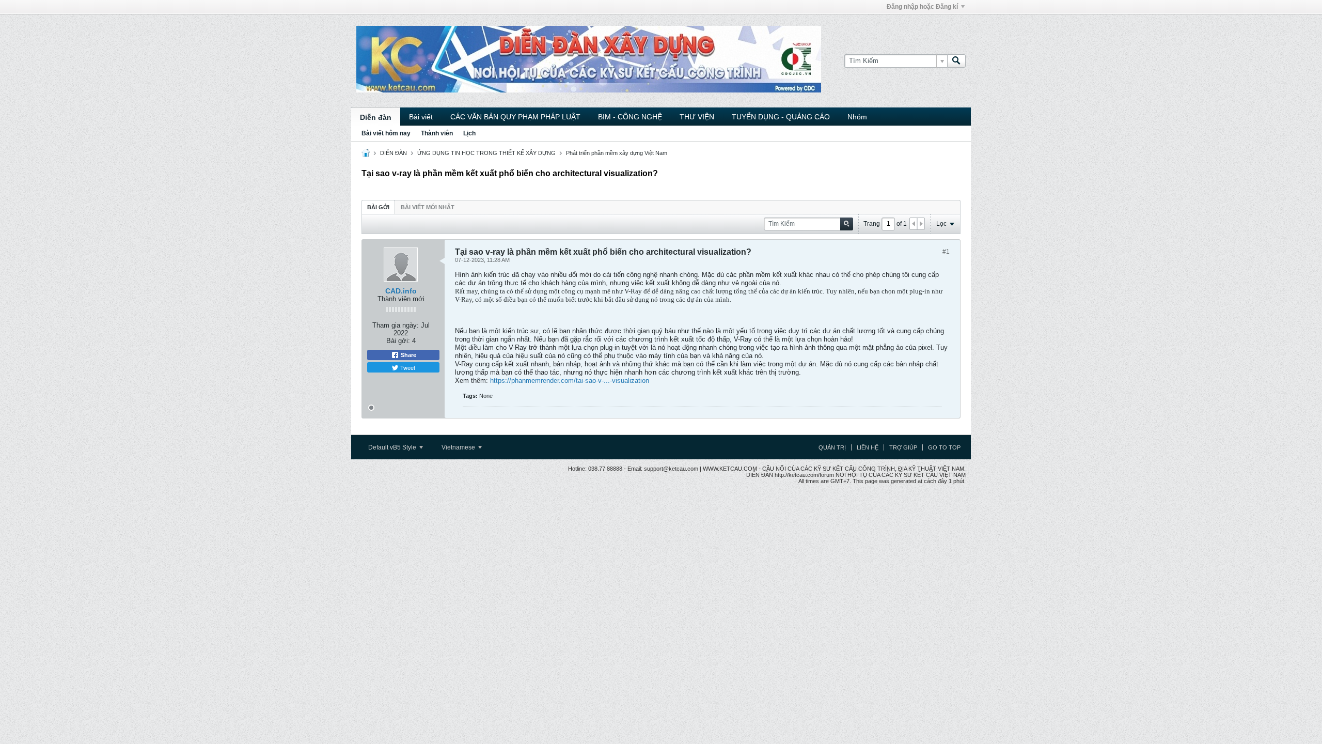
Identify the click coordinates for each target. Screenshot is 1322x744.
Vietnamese (459, 447)
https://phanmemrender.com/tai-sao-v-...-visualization (569, 380)
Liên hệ (867, 447)
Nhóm (857, 117)
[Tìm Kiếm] (956, 61)
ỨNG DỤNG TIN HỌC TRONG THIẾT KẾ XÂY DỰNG (486, 153)
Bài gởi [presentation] (378, 207)
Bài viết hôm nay (386, 133)
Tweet (407, 367)
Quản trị (832, 447)
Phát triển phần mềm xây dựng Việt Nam (616, 153)
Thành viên (437, 133)
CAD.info (401, 291)
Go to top (944, 447)
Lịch (469, 133)
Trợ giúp (903, 447)
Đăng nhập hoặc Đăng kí (922, 6)
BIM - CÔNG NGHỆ (630, 117)
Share (407, 355)
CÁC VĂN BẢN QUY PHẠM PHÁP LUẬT (515, 117)
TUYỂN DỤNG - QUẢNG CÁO (781, 117)
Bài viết (421, 117)
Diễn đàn (375, 117)
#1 (946, 251)
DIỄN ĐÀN (393, 153)
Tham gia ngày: (395, 325)
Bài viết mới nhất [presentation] (427, 207)
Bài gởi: (398, 341)
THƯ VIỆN (697, 117)
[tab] (378, 207)
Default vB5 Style (393, 447)
